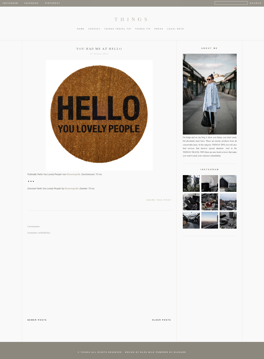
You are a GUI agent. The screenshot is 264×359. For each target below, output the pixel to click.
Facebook (31, 3)
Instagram (10, 3)
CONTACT (94, 29)
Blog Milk (147, 352)
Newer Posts (37, 320)
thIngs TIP (143, 29)
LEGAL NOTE (175, 29)
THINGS (132, 19)
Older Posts (161, 320)
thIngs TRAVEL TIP (117, 29)
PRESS (158, 29)
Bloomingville (73, 174)
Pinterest (52, 3)
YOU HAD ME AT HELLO (99, 49)
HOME (81, 29)
